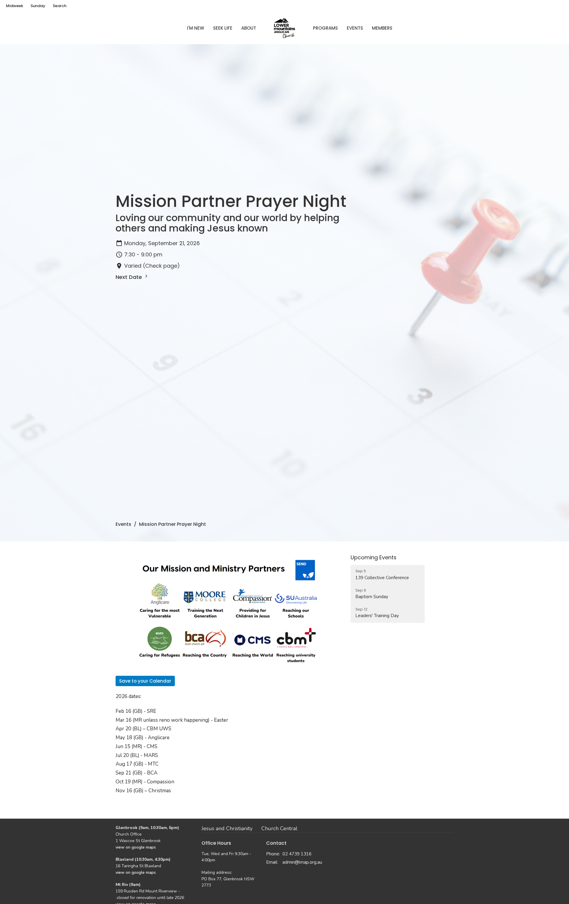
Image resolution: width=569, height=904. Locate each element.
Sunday (38, 6)
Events (355, 28)
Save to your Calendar (145, 681)
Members (382, 28)
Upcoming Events (374, 557)
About (248, 28)
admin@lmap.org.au (302, 862)
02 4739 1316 (296, 854)
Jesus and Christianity (227, 828)
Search (59, 6)
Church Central (279, 828)
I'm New (195, 28)
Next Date (129, 277)
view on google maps (136, 847)
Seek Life (222, 28)
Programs (325, 28)
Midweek (14, 6)
